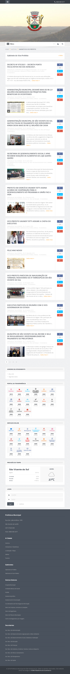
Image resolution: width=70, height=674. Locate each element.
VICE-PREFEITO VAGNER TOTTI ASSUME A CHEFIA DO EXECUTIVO (29, 222)
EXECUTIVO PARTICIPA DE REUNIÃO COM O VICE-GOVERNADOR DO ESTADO (27, 306)
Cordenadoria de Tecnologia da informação (26, 69)
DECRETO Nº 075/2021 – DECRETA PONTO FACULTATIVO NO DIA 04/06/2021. (24, 65)
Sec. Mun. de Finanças (44, 129)
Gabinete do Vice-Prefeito (37, 71)
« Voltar (60, 55)
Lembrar (21, 504)
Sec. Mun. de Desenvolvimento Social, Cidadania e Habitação (21, 637)
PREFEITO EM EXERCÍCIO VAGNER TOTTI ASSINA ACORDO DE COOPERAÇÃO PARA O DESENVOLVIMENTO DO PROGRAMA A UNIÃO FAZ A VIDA (29, 191)
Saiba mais (35, 80)
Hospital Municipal (10, 585)
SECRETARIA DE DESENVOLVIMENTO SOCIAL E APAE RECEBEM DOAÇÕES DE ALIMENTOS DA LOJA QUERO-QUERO (29, 155)
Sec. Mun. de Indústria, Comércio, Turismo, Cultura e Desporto (22, 649)
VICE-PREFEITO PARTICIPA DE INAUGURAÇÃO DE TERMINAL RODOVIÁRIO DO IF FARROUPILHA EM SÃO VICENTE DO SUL (29, 277)
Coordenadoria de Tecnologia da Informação (17, 604)
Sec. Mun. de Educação (33, 199)
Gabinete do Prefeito (25, 71)
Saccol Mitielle (18, 97)
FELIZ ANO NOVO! (14, 250)
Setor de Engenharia (10, 611)
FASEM (7, 592)
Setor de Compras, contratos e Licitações (16, 607)
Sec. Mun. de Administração (12, 630)
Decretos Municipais (14, 71)
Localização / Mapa (10, 550)
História (7, 543)
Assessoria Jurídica (10, 596)
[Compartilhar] (60, 64)
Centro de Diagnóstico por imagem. (14, 619)
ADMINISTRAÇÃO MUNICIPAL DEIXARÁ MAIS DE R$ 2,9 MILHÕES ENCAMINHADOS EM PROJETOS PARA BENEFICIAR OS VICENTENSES (29, 92)
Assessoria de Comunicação (12, 600)
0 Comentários (11, 72)
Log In (10, 504)
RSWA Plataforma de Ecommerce (41, 670)
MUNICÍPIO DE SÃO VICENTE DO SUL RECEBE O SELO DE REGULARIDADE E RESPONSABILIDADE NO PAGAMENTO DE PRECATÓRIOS (29, 336)
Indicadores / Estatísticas (12, 547)
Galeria (7, 554)
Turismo (7, 558)
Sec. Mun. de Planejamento (12, 656)
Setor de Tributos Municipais (13, 615)
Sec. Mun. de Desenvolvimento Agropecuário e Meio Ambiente (22, 634)
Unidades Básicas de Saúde (12, 588)
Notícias (36, 98)
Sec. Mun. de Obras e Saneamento (14, 653)
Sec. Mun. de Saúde (10, 660)
